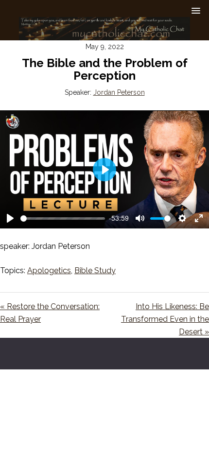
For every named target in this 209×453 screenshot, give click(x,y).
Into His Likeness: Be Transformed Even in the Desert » (165, 319)
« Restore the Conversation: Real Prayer (50, 313)
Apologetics (49, 270)
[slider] (62, 218)
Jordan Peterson (119, 92)
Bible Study (95, 270)
